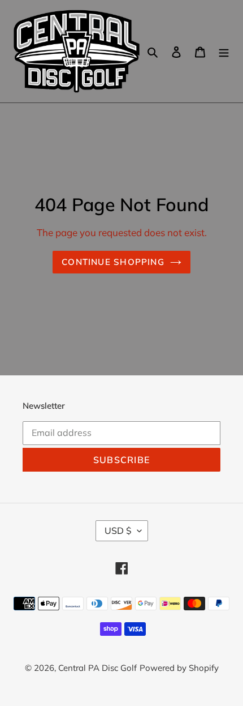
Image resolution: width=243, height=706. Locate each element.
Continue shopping (113, 261)
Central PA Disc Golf (97, 667)
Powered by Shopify (179, 667)
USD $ (118, 530)
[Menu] (224, 51)
